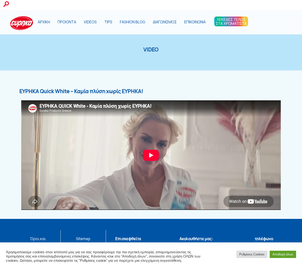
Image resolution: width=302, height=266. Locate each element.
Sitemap (83, 238)
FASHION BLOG (132, 22)
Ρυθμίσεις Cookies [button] (251, 254)
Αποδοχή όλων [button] (283, 254)
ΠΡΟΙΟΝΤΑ (67, 22)
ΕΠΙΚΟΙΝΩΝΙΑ (195, 22)
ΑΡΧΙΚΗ (44, 22)
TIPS (108, 22)
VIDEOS (90, 22)
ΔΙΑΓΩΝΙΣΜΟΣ (165, 22)
